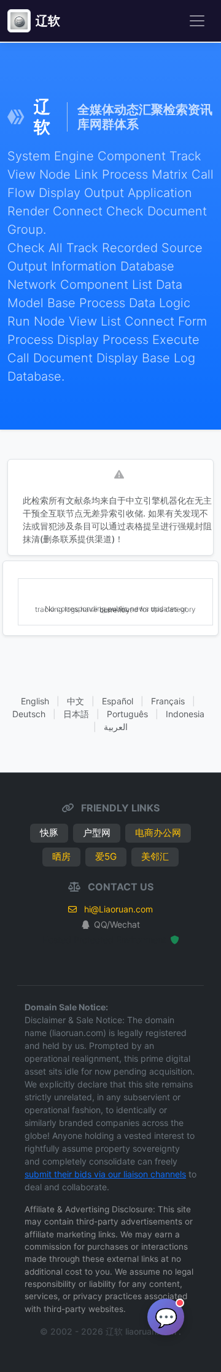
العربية (116, 726)
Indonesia (185, 714)
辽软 (48, 20)
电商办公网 (158, 832)
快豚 (49, 832)
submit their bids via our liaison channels (105, 1174)
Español (117, 701)
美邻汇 (155, 856)
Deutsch (28, 714)
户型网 (96, 832)
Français (168, 701)
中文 (75, 701)
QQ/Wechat (117, 924)
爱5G (106, 856)
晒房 (61, 856)
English (35, 701)
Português (127, 714)
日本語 (76, 714)
